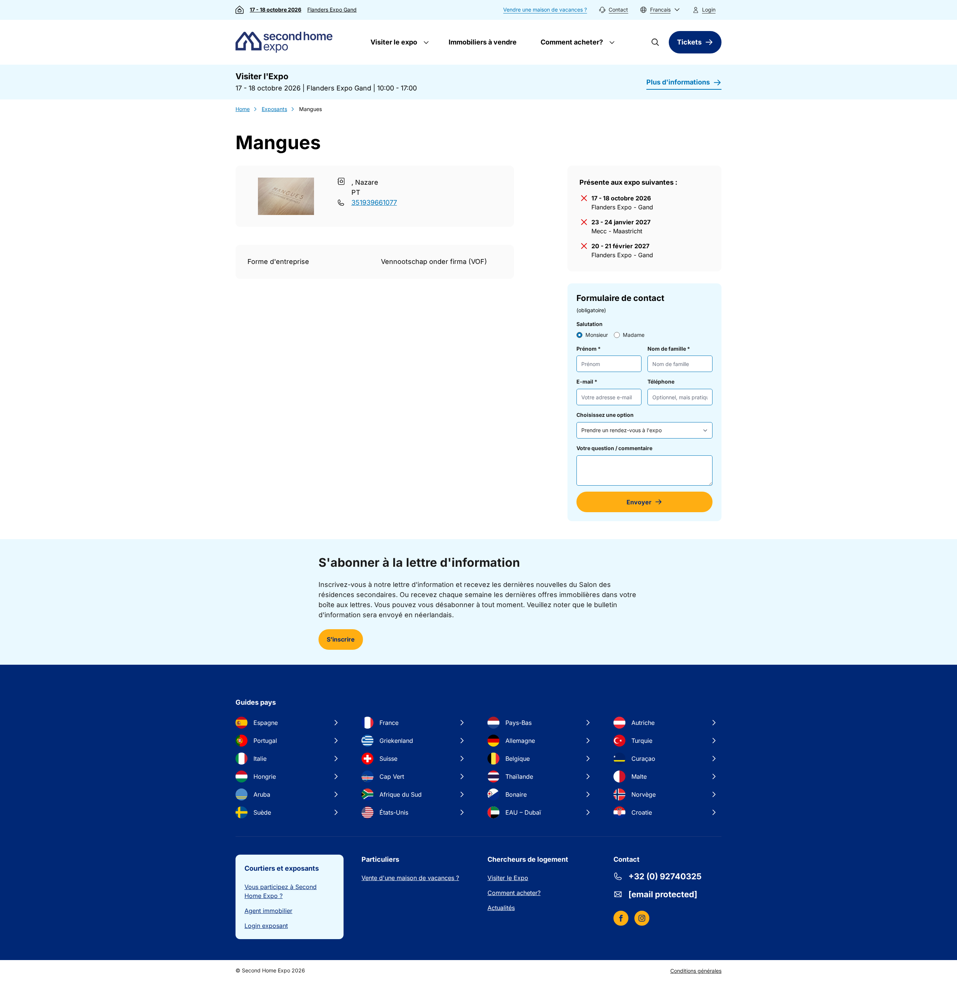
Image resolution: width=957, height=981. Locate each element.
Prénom (588, 348)
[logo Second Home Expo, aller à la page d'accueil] (286, 42)
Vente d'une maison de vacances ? (410, 878)
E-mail (586, 381)
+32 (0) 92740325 (665, 876)
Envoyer (639, 502)
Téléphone (660, 381)
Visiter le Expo (507, 878)
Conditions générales (695, 971)
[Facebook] (620, 918)
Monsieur (596, 335)
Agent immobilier (268, 910)
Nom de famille (668, 348)
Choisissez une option (605, 415)
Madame (633, 335)
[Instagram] (641, 918)
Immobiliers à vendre (483, 42)
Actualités (501, 907)
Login (709, 9)
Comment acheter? (571, 42)
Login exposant (266, 925)
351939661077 (374, 202)
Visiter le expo (393, 42)
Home (243, 109)
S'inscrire (341, 639)
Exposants (274, 109)
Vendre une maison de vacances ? (545, 9)
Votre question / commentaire (614, 448)
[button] (660, 10)
